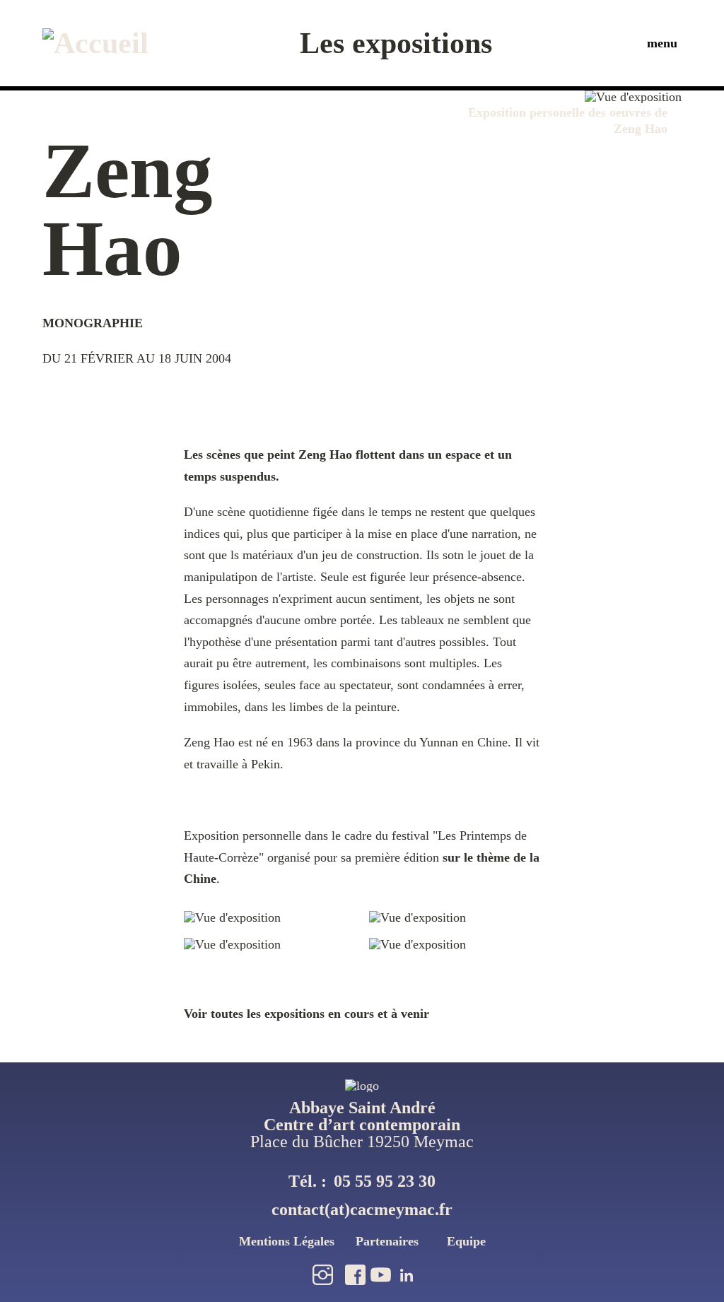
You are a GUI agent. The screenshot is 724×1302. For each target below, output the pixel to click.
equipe (466, 1241)
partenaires (387, 1241)
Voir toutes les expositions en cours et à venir (306, 1014)
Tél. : (362, 1181)
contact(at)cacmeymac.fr (362, 1209)
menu (662, 43)
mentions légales (286, 1241)
